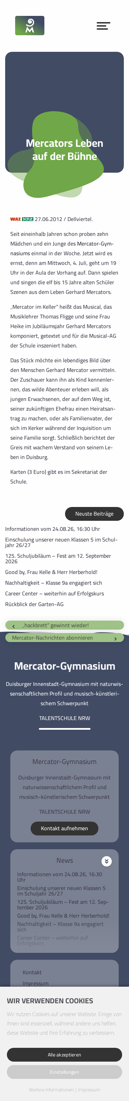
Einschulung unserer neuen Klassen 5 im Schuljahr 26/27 (61, 542)
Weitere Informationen (51, 1090)
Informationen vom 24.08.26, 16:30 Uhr (52, 529)
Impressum (36, 983)
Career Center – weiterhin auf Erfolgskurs (54, 593)
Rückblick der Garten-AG (34, 604)
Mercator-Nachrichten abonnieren (52, 637)
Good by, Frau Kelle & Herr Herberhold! (51, 572)
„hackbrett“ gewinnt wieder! (55, 625)
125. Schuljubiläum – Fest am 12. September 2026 (58, 558)
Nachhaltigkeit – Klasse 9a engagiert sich (53, 582)
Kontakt (32, 972)
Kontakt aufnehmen (64, 828)
